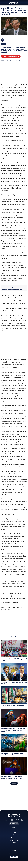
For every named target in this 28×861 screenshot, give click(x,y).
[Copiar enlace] (19, 60)
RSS (14, 847)
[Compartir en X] (10, 60)
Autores (14, 832)
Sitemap (14, 844)
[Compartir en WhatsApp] (7, 60)
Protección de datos (14, 840)
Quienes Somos (14, 830)
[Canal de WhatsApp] (19, 820)
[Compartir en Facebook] (13, 60)
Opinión (3, 43)
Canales (14, 842)
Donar (14, 834)
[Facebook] (22, 820)
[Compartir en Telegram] (16, 60)
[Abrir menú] (2, 2)
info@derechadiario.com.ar (14, 853)
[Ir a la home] (14, 3)
